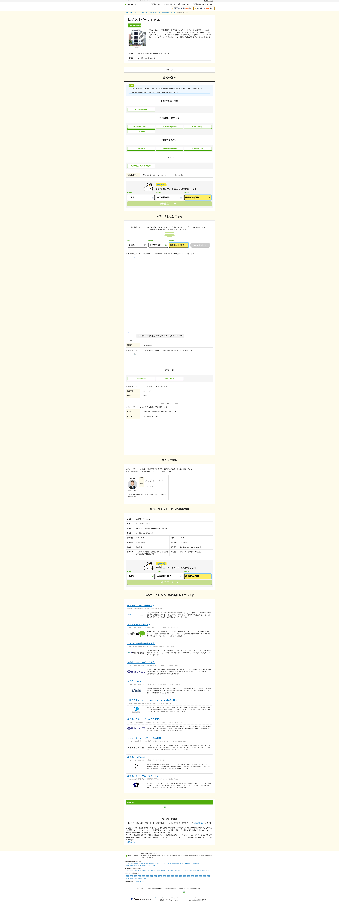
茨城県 (172, 875)
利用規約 (161, 888)
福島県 (151, 875)
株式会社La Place (135, 757)
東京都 (155, 875)
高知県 (192, 876)
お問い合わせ (192, 888)
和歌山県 (160, 876)
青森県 (131, 875)
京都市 (186, 870)
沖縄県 (144, 878)
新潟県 (192, 875)
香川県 (188, 876)
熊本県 (127, 878)
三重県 (135, 876)
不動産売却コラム (198, 4)
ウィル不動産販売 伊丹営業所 (141, 643)
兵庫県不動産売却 (155, 13)
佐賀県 (204, 876)
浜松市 (171, 870)
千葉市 (148, 870)
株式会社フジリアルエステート (142, 776)
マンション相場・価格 (169, 4)
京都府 (147, 876)
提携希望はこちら (208, 0)
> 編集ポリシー (131, 842)
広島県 (168, 876)
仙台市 (131, 870)
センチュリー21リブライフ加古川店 (144, 738)
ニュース (199, 888)
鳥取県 (172, 876)
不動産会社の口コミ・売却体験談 (149, 865)
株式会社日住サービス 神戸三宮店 (143, 719)
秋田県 (139, 875)
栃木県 (176, 875)
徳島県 (196, 876)
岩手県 (135, 875)
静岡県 (127, 876)
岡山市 (190, 870)
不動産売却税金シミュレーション (133, 865)
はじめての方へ (209, 4)
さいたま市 (153, 870)
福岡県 (200, 876)
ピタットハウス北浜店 (137, 624)
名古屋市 (163, 870)
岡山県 (164, 876)
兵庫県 (143, 876)
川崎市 (139, 870)
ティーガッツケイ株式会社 (139, 605)
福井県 (204, 875)
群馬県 (180, 875)
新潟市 (158, 870)
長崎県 (208, 876)
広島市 (194, 870)
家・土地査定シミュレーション (192, 863)
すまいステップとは (165, 863)
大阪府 (139, 876)
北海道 (127, 875)
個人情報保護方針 (169, 888)
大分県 (131, 878)
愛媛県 (184, 876)
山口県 (180, 876)
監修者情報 (155, 888)
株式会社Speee (199, 823)
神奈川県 (160, 875)
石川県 (200, 875)
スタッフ (169, 70)
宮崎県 (135, 878)
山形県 (147, 875)
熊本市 (207, 870)
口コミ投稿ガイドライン (181, 888)
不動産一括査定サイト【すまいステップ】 (136, 13)
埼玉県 (168, 875)
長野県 (188, 875)
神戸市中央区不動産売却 (169, 13)
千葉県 (164, 875)
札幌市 (127, 870)
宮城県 (143, 875)
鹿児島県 (140, 878)
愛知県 (208, 875)
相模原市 (144, 870)
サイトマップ (140, 888)
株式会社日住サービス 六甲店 (141, 662)
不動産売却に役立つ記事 (154, 863)
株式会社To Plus (135, 681)
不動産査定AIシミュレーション (141, 863)
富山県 (196, 875)
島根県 (176, 876)
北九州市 (199, 870)
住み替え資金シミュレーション (177, 863)
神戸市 (182, 870)
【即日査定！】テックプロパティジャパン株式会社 (151, 700)
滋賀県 (151, 876)
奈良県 (155, 876)
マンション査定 (129, 863)
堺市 (179, 870)
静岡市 (167, 870)
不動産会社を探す (156, 4)
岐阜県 (131, 876)
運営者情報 (148, 888)
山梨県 (184, 875)
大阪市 (175, 870)
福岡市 (203, 870)
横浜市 (135, 870)
